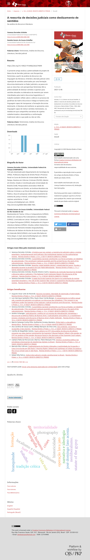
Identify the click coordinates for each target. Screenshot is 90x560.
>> (27, 362)
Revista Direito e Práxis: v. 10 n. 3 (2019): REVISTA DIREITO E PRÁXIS (43, 283)
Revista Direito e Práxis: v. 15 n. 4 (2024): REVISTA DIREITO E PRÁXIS (36, 296)
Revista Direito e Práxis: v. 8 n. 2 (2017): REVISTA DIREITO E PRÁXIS (42, 257)
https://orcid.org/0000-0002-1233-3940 (18, 44)
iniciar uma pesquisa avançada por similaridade (39, 367)
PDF (58, 79)
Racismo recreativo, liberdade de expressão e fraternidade (58, 294)
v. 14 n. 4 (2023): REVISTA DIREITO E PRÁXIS (36, 11)
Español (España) (13, 509)
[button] (60, 224)
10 (23, 362)
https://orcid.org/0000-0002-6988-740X (18, 37)
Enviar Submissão (15, 397)
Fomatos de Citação (62, 116)
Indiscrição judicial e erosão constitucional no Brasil (45, 355)
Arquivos (16, 11)
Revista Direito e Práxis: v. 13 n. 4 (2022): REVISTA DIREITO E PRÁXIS (47, 303)
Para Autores (11, 489)
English (10, 506)
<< (8, 362)
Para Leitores (11, 486)
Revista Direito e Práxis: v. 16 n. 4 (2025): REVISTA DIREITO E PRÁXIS (44, 356)
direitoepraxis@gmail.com (26, 534)
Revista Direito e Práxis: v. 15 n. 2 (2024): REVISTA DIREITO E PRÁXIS (56, 329)
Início (9, 11)
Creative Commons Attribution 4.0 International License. (67, 213)
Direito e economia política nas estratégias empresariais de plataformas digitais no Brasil (45, 341)
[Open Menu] (8, 3)
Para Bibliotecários (13, 493)
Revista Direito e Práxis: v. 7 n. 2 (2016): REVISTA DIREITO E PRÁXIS (43, 276)
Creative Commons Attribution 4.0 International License (51, 530)
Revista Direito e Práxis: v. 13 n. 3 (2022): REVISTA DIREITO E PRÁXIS (49, 263)
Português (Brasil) (14, 512)
